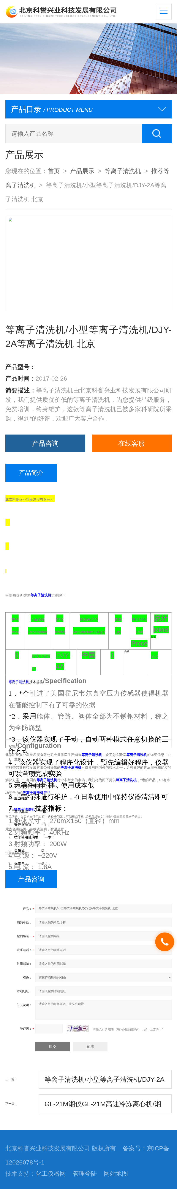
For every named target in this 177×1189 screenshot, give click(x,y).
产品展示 (82, 170)
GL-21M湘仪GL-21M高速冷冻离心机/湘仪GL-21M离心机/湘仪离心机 (102, 1106)
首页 (54, 170)
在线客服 (131, 443)
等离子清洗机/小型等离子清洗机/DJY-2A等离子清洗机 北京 (104, 1082)
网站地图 (116, 1173)
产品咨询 (45, 443)
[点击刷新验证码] (77, 1028)
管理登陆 (85, 1173)
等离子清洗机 (123, 170)
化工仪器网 (51, 1173)
